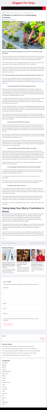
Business (4, 367)
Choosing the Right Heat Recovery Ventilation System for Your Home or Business (21, 351)
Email (5, 308)
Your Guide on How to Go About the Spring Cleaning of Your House (37, 264)
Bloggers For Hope (23, 2)
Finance (4, 376)
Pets (3, 395)
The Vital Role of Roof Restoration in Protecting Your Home (16, 355)
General (4, 378)
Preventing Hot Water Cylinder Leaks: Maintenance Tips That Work (18, 346)
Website (5, 313)
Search (4, 336)
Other (3, 391)
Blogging (4, 365)
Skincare (4, 398)
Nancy (14, 20)
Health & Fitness (6, 382)
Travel (3, 404)
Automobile (5, 362)
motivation (4, 389)
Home (3, 238)
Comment (6, 287)
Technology (4, 402)
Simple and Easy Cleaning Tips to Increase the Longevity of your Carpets (19, 353)
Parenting (4, 393)
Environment (5, 373)
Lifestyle (4, 387)
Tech (3, 400)
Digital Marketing (6, 371)
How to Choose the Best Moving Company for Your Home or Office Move (19, 348)
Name (5, 303)
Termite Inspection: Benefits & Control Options (22, 264)
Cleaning (4, 369)
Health (3, 380)
